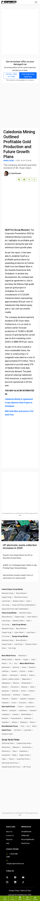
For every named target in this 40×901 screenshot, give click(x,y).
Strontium (16, 695)
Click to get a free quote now (28, 75)
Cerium (20, 707)
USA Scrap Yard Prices (10, 763)
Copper (25, 659)
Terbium (14, 722)
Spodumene (6, 695)
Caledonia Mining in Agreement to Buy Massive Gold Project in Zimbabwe (19, 402)
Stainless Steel (18, 601)
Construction (26, 747)
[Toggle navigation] (36, 2)
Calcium (14, 671)
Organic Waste (24, 755)
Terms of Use (25, 891)
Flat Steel (17, 730)
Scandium (5, 722)
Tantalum (26, 695)
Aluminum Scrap (7, 593)
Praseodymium (16, 718)
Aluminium (22, 656)
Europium (12, 710)
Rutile (32, 687)
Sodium (31, 691)
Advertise (9, 839)
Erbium (4, 710)
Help (7, 843)
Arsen (24, 667)
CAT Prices (27, 767)
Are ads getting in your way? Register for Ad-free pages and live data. (20, 514)
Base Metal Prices (9, 656)
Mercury (16, 683)
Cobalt (30, 671)
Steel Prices (6, 730)
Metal (14, 755)
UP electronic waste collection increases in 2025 (20, 546)
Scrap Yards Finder (11, 739)
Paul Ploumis (16, 173)
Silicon (23, 691)
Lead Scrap (6, 601)
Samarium (5, 691)
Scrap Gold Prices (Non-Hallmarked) (15, 609)
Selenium (15, 691)
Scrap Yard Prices (23, 759)
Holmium (33, 710)
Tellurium (5, 699)
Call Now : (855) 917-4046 (11, 75)
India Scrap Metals (19, 625)
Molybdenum (26, 683)
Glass (15, 751)
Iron (28, 726)
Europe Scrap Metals (20, 636)
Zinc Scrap (5, 605)
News (20, 899)
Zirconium (22, 703)
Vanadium (5, 703)
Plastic (11, 759)
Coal (22, 726)
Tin (10, 663)
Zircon (13, 703)
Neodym (5, 718)
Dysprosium (30, 707)
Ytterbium (23, 722)
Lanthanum (5, 714)
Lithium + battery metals (10, 679)
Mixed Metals (26, 714)
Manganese (6, 683)
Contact (35, 899)
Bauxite (17, 659)
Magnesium (26, 679)
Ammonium (6, 667)
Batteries (16, 747)
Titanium (14, 699)
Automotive (6, 747)
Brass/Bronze (21, 593)
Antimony (16, 667)
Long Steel (27, 730)
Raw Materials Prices (10, 726)
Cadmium (5, 671)
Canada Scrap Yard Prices (11, 767)
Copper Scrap (6, 597)
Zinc (15, 663)
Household (6, 755)
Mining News (8, 161)
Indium (31, 675)
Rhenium (24, 687)
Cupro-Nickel (31, 617)
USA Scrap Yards (8, 743)
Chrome (22, 671)
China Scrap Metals (9, 613)
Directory (27, 899)
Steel (28, 601)
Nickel (4, 663)
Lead (33, 659)
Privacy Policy (14, 891)
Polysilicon (14, 687)
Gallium (4, 675)
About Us (9, 832)
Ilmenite (23, 675)
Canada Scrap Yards (24, 743)
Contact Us (10, 835)
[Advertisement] (20, 31)
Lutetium (15, 714)
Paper (4, 759)
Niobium (5, 687)
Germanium (14, 675)
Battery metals (7, 659)
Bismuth (32, 667)
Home (5, 899)
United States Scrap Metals (12, 589)
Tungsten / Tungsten (27, 699)
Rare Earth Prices (8, 707)
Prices (12, 899)
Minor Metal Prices (27, 663)
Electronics (6, 751)
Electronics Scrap (20, 597)
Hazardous (23, 751)
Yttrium (32, 722)
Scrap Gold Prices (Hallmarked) (23, 605)
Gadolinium (23, 710)
